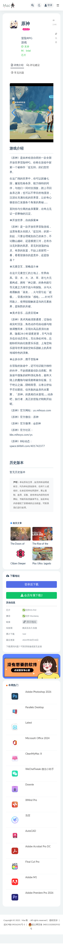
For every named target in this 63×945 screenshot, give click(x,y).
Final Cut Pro (32, 862)
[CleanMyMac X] (15, 758)
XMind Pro (31, 800)
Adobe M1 (31, 877)
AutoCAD (30, 831)
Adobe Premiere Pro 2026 (39, 893)
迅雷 (27, 815)
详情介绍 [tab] (18, 65)
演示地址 (31, 622)
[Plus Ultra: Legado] (42, 553)
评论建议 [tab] (35, 65)
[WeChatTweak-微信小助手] (15, 773)
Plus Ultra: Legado (41, 563)
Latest (28, 723)
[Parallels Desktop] (15, 712)
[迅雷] (15, 820)
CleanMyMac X (33, 754)
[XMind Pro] (15, 804)
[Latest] (15, 727)
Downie (29, 785)
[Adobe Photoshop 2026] (15, 696)
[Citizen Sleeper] (20, 553)
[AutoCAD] (15, 835)
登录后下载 (31, 584)
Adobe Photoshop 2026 (38, 692)
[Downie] (15, 789)
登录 (49, 5)
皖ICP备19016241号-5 (14, 924)
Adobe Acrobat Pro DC (38, 846)
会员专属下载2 (33, 595)
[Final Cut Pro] (15, 866)
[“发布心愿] (31, 666)
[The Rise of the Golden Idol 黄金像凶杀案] (42, 534)
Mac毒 (25, 920)
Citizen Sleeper (18, 563)
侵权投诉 (53, 920)
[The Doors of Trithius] (20, 534)
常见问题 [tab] (19, 73)
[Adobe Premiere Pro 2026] (15, 897)
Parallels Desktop (34, 707)
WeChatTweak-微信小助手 (39, 769)
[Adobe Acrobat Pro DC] (15, 851)
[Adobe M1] (15, 882)
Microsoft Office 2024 (37, 738)
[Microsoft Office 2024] (15, 743)
